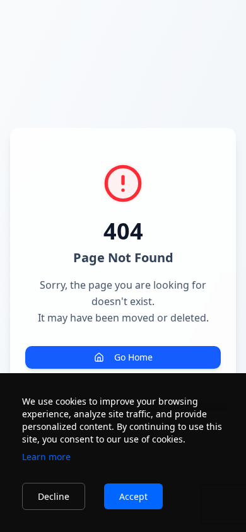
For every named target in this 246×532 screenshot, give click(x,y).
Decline (53, 496)
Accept (133, 496)
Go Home (133, 357)
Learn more (46, 457)
